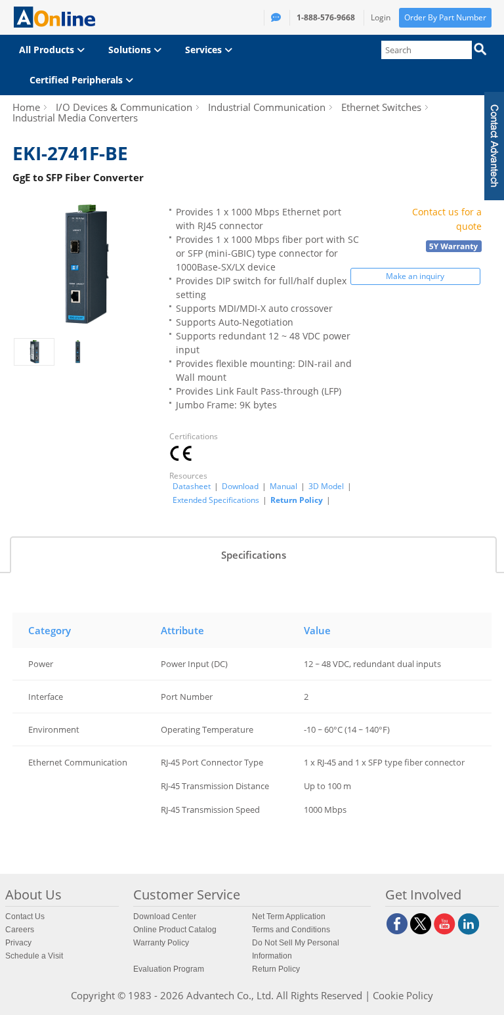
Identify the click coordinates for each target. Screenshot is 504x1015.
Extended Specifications (216, 500)
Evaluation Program (168, 969)
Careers (19, 929)
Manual (283, 486)
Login (380, 17)
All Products (48, 49)
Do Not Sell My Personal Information (295, 949)
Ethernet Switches (381, 107)
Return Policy (296, 500)
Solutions (131, 49)
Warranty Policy (161, 942)
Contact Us (25, 916)
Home (26, 107)
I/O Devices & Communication (124, 107)
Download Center (164, 916)
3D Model (326, 486)
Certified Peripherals (77, 80)
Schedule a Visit (34, 956)
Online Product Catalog (175, 929)
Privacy (18, 942)
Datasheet (192, 486)
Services (204, 49)
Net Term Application (289, 916)
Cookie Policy (403, 995)
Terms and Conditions (291, 929)
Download (240, 486)
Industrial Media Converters (75, 117)
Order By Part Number (445, 17)
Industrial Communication (267, 107)
